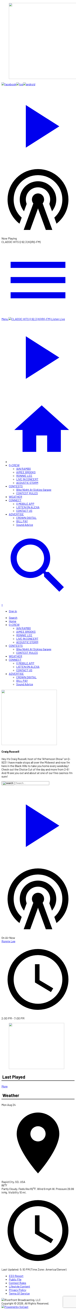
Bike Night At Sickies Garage (33, 489)
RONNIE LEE (24, 475)
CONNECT (15, 500)
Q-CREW (14, 465)
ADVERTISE (16, 514)
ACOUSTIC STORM (27, 482)
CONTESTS (16, 486)
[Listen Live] (38, 124)
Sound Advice (24, 524)
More (4, 1086)
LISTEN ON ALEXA (27, 507)
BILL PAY (22, 521)
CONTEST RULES (27, 493)
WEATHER (15, 496)
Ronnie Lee (8, 941)
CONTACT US (24, 510)
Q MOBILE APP (25, 503)
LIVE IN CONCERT (27, 479)
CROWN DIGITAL (26, 517)
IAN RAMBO (23, 468)
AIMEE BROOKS (26, 472)
